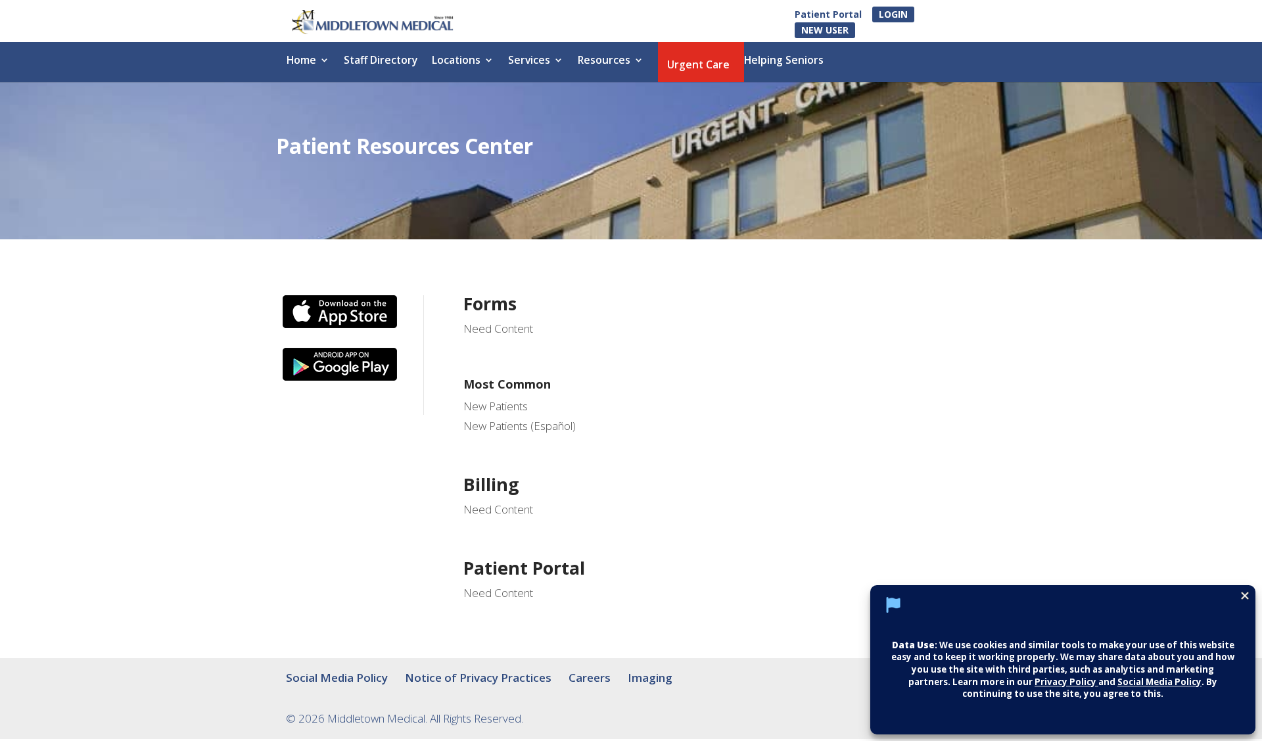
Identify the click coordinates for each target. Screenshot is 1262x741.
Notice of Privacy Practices (478, 677)
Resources (604, 61)
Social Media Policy (337, 677)
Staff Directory (380, 61)
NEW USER (825, 30)
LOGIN (893, 14)
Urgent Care (698, 66)
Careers (590, 677)
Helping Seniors (784, 61)
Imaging (650, 677)
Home (301, 61)
